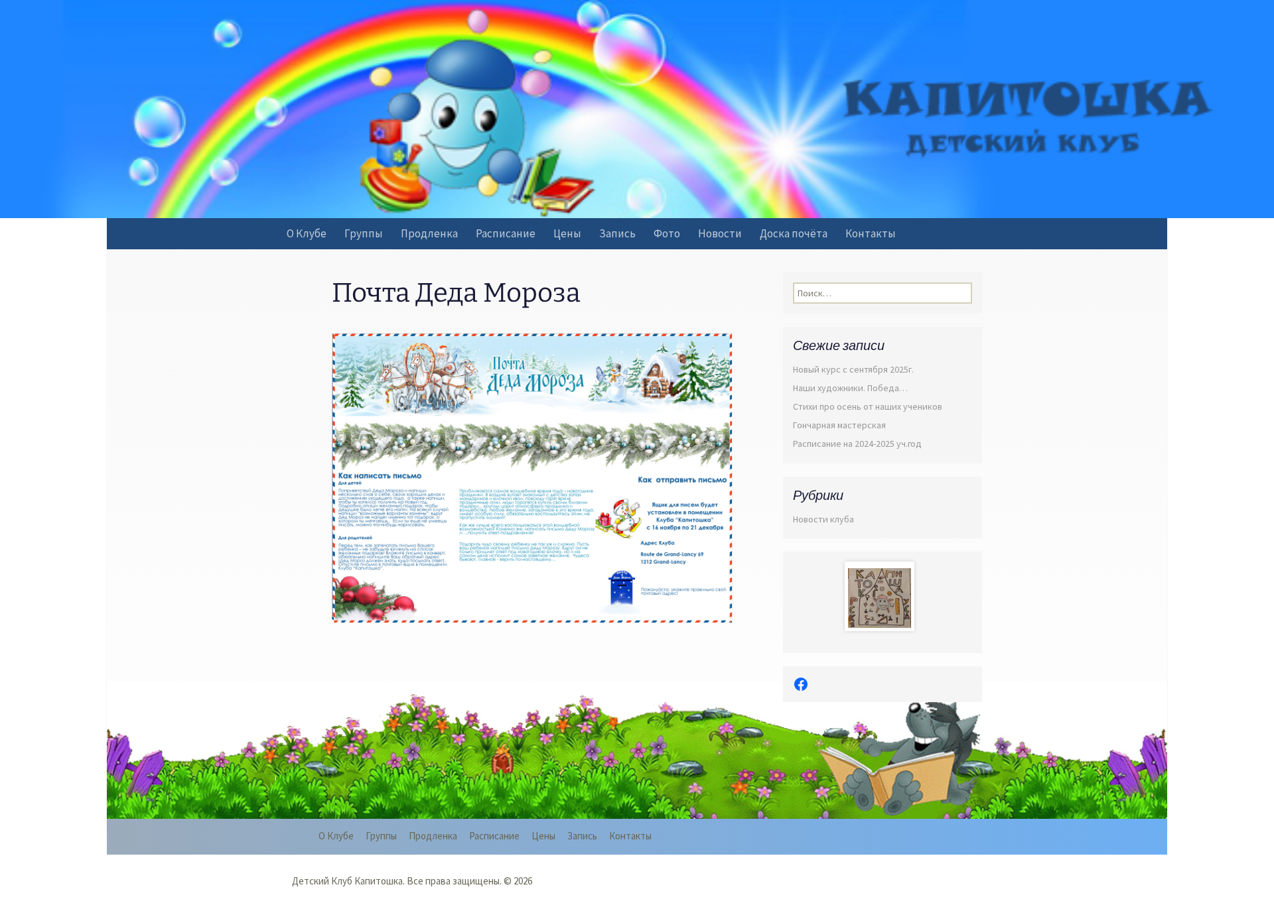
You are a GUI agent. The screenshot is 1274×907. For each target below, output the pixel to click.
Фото (667, 233)
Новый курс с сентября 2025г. (853, 369)
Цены (567, 233)
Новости (720, 233)
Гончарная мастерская (839, 425)
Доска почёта (793, 233)
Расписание (505, 233)
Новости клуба (823, 519)
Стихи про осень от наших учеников (867, 406)
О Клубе (306, 233)
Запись (617, 233)
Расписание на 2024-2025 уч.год (857, 444)
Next (900, 596)
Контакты (870, 233)
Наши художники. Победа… (850, 388)
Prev (865, 596)
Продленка (429, 233)
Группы (363, 233)
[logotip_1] (879, 603)
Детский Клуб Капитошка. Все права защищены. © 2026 (412, 881)
